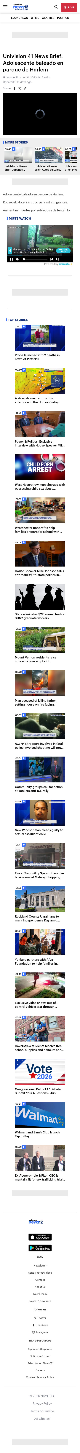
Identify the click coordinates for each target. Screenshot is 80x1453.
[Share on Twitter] (19, 88)
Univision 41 (10, 77)
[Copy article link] (24, 88)
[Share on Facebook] (14, 88)
